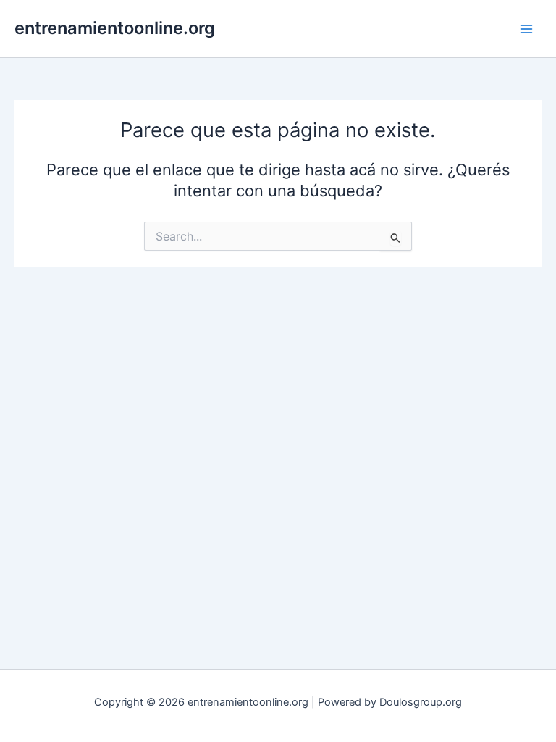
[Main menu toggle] (526, 29)
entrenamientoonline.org (114, 27)
